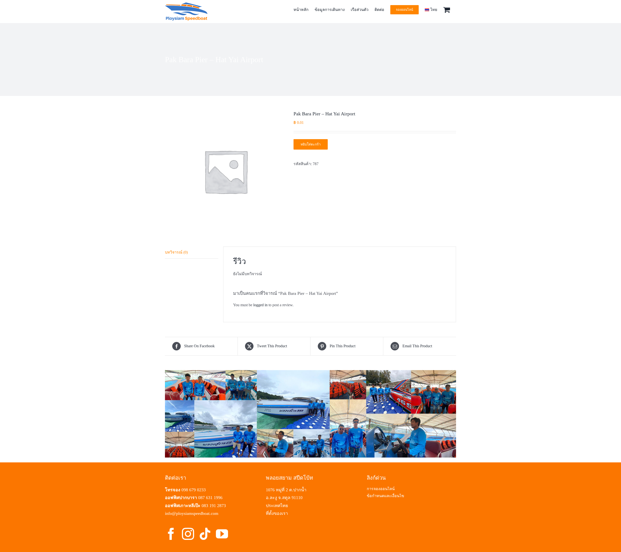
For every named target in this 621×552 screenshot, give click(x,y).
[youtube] (222, 534)
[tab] (191, 252)
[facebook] (171, 534)
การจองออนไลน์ (381, 489)
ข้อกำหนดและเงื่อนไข (385, 496)
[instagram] (188, 534)
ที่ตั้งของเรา (277, 513)
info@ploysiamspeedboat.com (191, 513)
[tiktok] (205, 534)
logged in (260, 305)
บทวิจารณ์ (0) (176, 252)
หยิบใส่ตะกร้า (311, 144)
